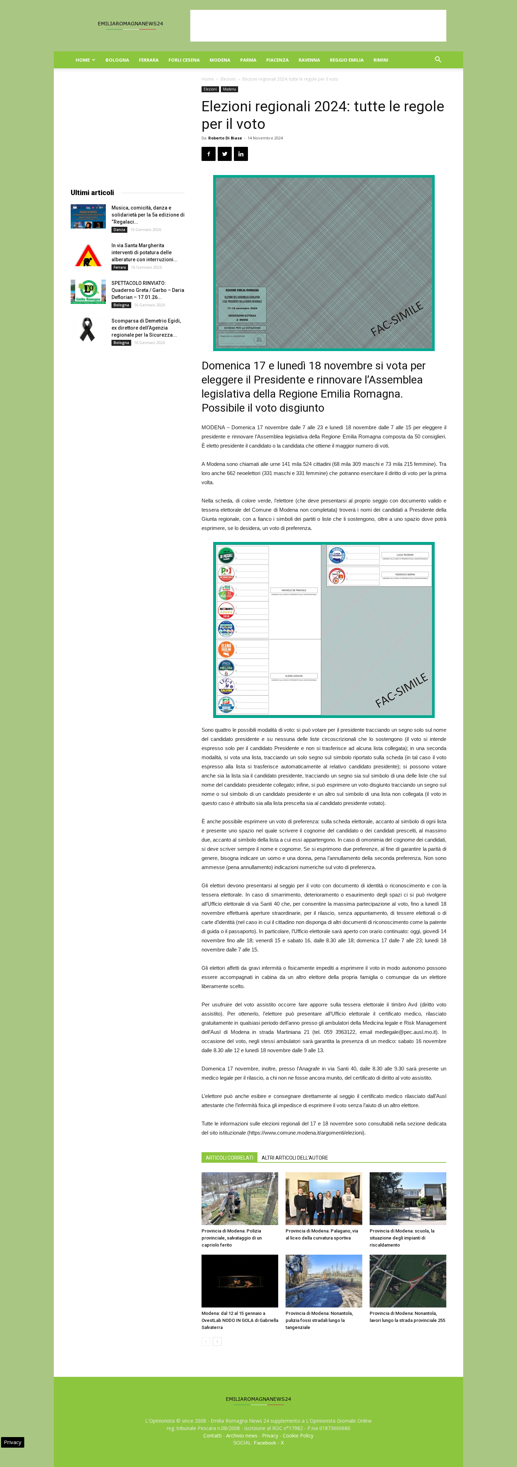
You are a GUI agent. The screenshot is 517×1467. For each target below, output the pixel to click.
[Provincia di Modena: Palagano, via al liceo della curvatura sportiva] (324, 1198)
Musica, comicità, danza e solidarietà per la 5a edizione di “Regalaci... (148, 215)
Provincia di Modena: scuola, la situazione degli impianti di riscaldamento (402, 1238)
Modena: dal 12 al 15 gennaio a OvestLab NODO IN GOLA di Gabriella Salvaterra (240, 1320)
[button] (437, 60)
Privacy (270, 1435)
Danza (119, 229)
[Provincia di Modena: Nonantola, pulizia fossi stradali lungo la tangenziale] (324, 1281)
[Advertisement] (318, 26)
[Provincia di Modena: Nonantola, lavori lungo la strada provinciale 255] (408, 1281)
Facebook (265, 1443)
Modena (220, 60)
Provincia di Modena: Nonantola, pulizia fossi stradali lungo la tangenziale (319, 1320)
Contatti (212, 1435)
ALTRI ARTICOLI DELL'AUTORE (295, 1158)
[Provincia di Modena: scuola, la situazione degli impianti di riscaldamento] (408, 1198)
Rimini (381, 60)
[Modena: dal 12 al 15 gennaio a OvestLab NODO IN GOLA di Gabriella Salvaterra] (240, 1281)
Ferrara (149, 60)
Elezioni (228, 79)
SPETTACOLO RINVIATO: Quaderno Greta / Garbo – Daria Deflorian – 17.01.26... (147, 290)
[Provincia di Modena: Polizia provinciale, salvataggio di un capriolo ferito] (240, 1198)
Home (83, 60)
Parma (248, 60)
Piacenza (277, 60)
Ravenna (309, 60)
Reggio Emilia (347, 60)
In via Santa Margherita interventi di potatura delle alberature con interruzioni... (144, 252)
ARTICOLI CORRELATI (229, 1158)
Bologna (117, 60)
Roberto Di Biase (225, 138)
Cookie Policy (298, 1435)
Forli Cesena (184, 60)
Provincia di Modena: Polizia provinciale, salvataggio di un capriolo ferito (232, 1238)
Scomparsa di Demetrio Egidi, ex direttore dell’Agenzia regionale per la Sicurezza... (146, 328)
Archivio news (241, 1435)
